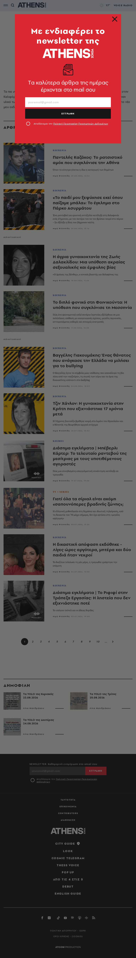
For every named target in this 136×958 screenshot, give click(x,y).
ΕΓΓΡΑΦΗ (68, 113)
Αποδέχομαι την (71, 123)
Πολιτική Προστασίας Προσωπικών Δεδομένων (80, 123)
